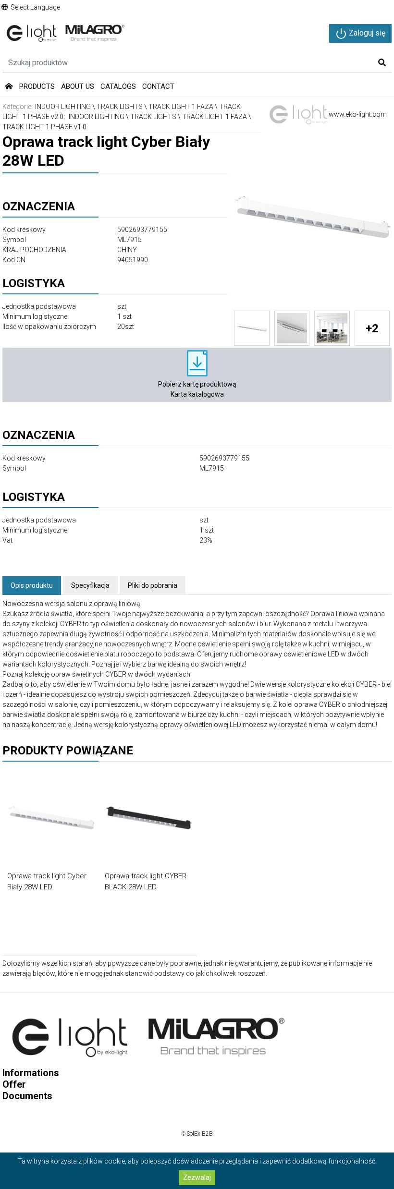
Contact (158, 86)
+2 (372, 328)
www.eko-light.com (357, 114)
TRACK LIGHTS (120, 106)
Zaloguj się (366, 32)
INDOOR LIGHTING (63, 106)
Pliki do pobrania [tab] (152, 585)
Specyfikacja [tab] (90, 585)
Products (37, 86)
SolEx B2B (199, 1133)
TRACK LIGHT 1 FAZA (180, 106)
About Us (77, 86)
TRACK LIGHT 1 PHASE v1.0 (44, 127)
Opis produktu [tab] (32, 585)
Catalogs (118, 86)
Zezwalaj (197, 1177)
